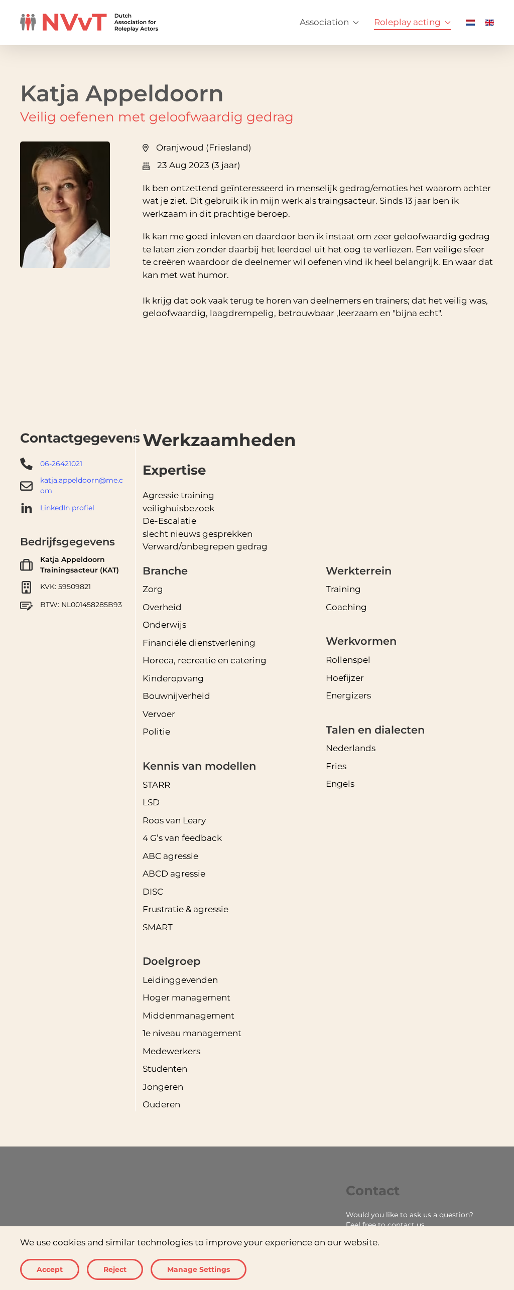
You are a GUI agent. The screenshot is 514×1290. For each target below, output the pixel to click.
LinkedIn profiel (67, 507)
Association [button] (324, 22)
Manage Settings (198, 1269)
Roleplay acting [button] (407, 22)
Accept (50, 1269)
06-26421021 (61, 463)
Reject (114, 1269)
